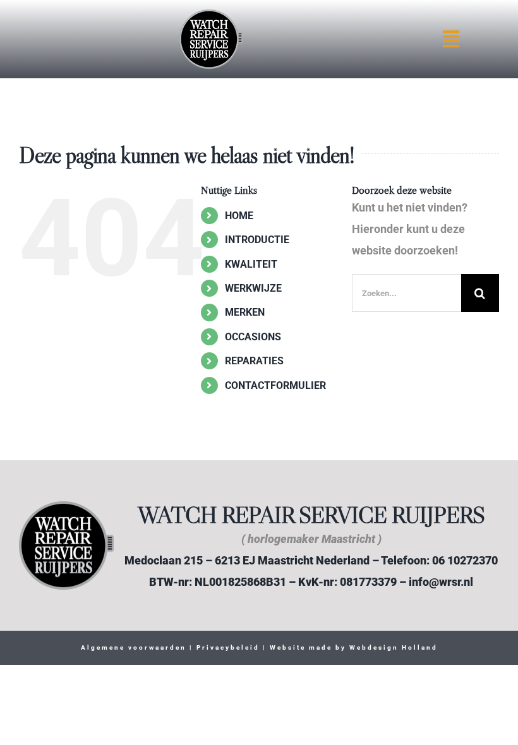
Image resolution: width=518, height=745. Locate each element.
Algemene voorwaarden (133, 647)
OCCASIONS (253, 337)
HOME (239, 216)
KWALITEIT (251, 264)
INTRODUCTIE (257, 240)
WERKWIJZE (253, 288)
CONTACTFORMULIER (275, 385)
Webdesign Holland (393, 647)
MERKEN (245, 312)
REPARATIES (254, 361)
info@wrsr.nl (441, 581)
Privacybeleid (226, 647)
